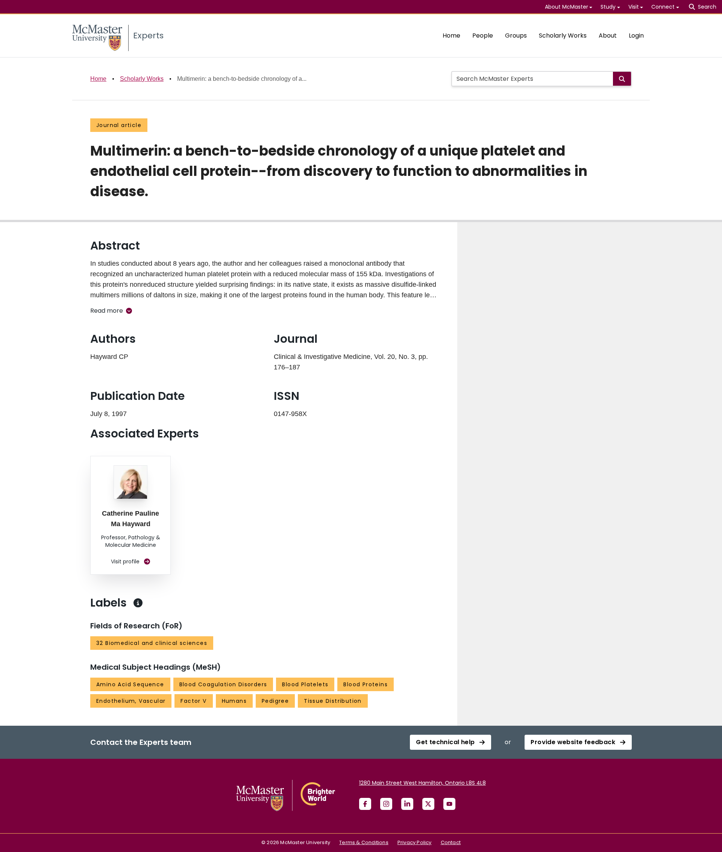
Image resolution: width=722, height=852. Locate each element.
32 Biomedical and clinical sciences (151, 643)
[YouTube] (449, 804)
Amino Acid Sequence (130, 684)
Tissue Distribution (333, 701)
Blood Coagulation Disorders (223, 684)
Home (451, 35)
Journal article (118, 125)
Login (636, 35)
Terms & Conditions (363, 842)
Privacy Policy (414, 842)
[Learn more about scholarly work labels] (138, 602)
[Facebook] (365, 804)
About (608, 35)
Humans (234, 701)
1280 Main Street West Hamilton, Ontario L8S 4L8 (422, 783)
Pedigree (275, 701)
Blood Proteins (365, 684)
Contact (451, 842)
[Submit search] (622, 79)
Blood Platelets (305, 684)
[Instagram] (386, 804)
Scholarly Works (563, 35)
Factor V (193, 701)
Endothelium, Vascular (130, 701)
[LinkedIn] (407, 804)
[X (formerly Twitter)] (428, 804)
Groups (516, 35)
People (482, 35)
